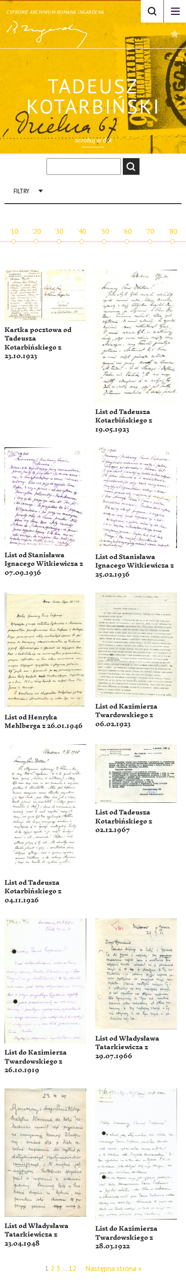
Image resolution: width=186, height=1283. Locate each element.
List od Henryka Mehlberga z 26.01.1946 (44, 722)
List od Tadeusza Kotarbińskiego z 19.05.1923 (123, 420)
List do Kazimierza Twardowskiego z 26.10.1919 (36, 1061)
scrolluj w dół (93, 140)
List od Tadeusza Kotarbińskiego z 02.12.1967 (123, 821)
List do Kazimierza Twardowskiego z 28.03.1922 (126, 1237)
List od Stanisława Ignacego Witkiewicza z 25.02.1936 (134, 565)
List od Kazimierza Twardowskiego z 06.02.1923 (126, 715)
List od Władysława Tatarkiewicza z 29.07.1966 (127, 1047)
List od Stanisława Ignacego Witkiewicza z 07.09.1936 (44, 564)
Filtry (21, 191)
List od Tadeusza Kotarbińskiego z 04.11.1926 (33, 891)
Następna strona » (113, 1268)
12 (73, 1268)
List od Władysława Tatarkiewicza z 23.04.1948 (37, 1234)
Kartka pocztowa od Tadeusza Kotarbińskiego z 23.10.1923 (38, 343)
